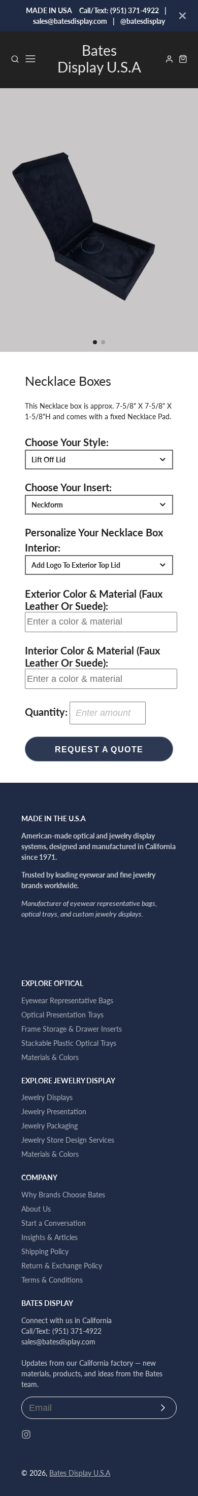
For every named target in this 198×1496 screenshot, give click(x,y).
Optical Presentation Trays (62, 1014)
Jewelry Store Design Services (67, 1140)
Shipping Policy (45, 1251)
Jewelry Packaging (49, 1125)
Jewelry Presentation (53, 1111)
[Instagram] (26, 1434)
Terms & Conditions (52, 1279)
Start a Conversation (53, 1223)
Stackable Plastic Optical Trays (68, 1043)
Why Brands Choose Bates (63, 1194)
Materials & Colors (50, 1057)
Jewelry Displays (47, 1097)
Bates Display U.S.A (79, 1473)
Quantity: (46, 712)
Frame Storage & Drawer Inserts (71, 1029)
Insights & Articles (49, 1237)
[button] (95, 342)
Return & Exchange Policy (61, 1265)
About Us (36, 1209)
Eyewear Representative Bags (67, 1000)
